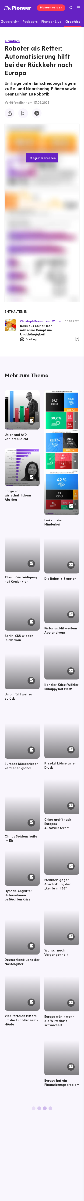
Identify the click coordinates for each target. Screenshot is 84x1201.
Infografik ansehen (42, 158)
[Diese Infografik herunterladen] (37, 113)
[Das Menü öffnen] (78, 7)
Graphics (12, 41)
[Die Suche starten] (71, 8)
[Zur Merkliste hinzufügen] (23, 113)
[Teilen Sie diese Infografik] (9, 113)
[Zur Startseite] (18, 8)
